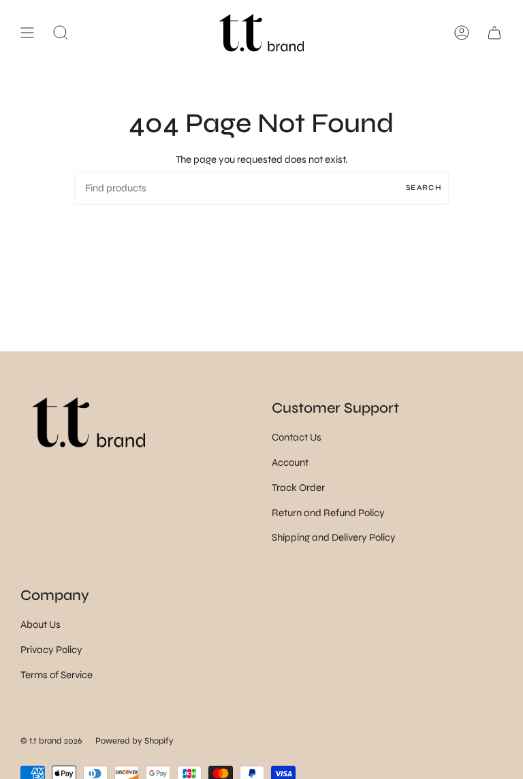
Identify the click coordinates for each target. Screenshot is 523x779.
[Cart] (494, 32)
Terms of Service (56, 675)
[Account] (462, 32)
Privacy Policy (51, 649)
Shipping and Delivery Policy (334, 537)
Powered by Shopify (134, 740)
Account (290, 462)
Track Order (298, 487)
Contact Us (296, 437)
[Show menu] (27, 32)
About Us (40, 624)
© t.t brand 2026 (51, 740)
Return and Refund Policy (328, 513)
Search (424, 187)
